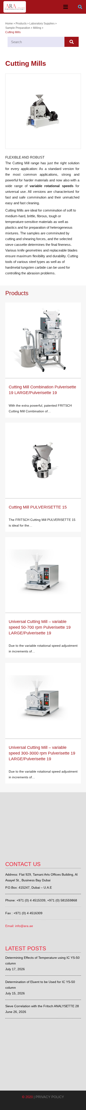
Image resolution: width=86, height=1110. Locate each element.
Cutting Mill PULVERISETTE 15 (38, 507)
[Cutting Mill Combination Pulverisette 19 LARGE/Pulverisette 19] (43, 340)
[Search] (80, 7)
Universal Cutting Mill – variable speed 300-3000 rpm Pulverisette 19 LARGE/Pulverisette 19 (42, 753)
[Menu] (66, 7)
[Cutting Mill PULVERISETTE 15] (43, 460)
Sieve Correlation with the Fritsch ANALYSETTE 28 (42, 1006)
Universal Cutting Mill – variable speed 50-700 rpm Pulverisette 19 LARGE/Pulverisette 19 (40, 627)
